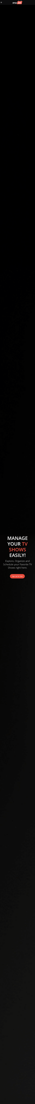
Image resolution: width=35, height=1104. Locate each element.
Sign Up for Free (17, 576)
